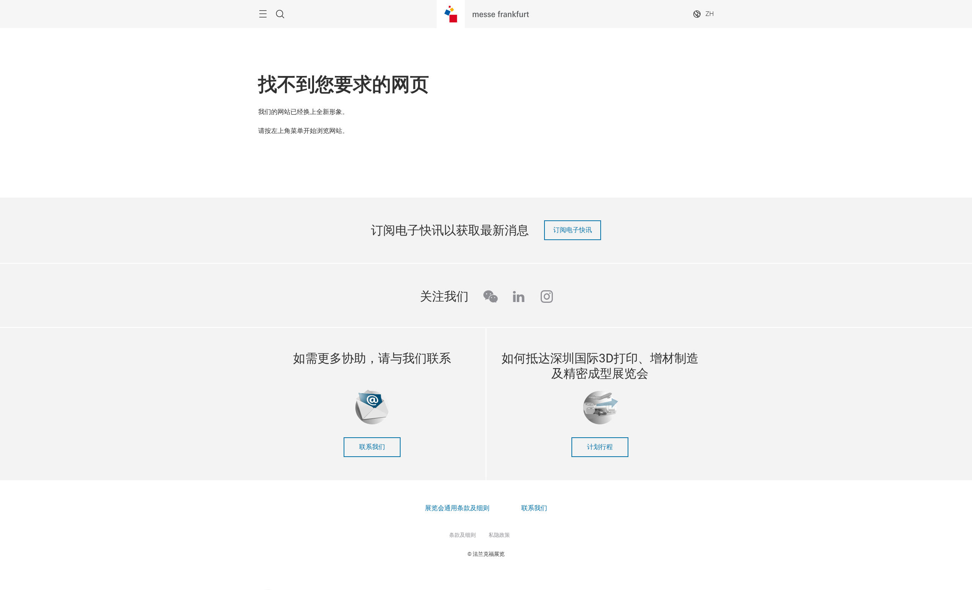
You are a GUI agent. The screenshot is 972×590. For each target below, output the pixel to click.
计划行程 (600, 447)
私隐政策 (499, 535)
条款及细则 (462, 535)
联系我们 (372, 447)
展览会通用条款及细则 (457, 508)
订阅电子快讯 (572, 230)
